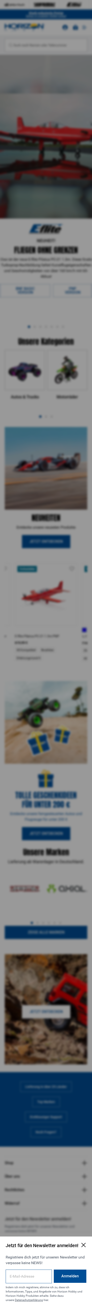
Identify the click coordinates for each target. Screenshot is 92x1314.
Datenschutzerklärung (29, 1300)
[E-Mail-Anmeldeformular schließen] (83, 1245)
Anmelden (70, 1276)
